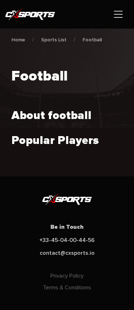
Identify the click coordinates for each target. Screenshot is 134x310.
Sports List (53, 40)
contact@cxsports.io (67, 253)
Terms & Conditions (67, 287)
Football (92, 40)
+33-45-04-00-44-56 (67, 240)
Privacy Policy (67, 275)
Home (18, 40)
